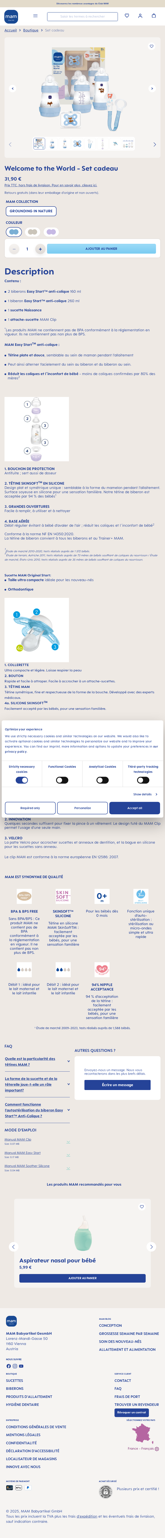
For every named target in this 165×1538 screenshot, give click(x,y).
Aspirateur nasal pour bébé (57, 1260)
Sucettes (14, 1380)
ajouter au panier (101, 248)
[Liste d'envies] (127, 15)
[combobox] (82, 16)
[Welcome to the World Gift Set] (82, 88)
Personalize (82, 808)
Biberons (14, 1388)
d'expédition (87, 1516)
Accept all (134, 808)
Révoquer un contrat (131, 1412)
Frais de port (127, 1397)
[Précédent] (12, 88)
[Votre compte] (140, 15)
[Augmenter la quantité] (40, 249)
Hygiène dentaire (22, 1404)
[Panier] (154, 15)
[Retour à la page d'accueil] (11, 17)
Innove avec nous (23, 1467)
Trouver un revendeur (137, 1404)
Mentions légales (23, 1435)
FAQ (118, 1388)
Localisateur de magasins (31, 1459)
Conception (110, 1325)
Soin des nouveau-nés (120, 1341)
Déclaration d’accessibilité (32, 1451)
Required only (30, 808)
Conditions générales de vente (36, 1427)
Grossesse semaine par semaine (129, 1333)
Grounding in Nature (31, 211)
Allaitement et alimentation (127, 1349)
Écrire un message (117, 1085)
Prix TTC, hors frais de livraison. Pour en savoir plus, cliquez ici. (51, 185)
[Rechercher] (113, 16)
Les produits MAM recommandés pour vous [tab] (84, 1184)
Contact (123, 1380)
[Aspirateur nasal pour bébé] (82, 1233)
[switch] (62, 780)
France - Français (141, 1448)
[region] (82, 97)
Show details (142, 794)
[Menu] (35, 16)
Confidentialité (21, 1443)
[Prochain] (152, 88)
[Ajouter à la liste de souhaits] (151, 46)
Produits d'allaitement (29, 1397)
